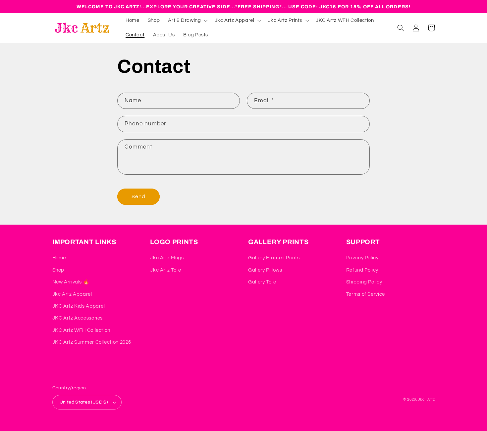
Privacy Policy (362, 257)
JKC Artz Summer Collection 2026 (92, 342)
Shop (58, 270)
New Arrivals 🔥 (70, 282)
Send (138, 196)
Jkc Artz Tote (165, 270)
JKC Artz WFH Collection (81, 330)
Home (59, 257)
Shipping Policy (364, 282)
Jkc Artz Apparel (72, 294)
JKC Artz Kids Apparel (78, 306)
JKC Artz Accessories (77, 318)
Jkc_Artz (426, 399)
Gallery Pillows (265, 270)
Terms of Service (365, 294)
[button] (187, 20)
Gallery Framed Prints (273, 257)
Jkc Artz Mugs (167, 257)
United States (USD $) (84, 402)
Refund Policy (362, 270)
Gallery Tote (262, 282)
